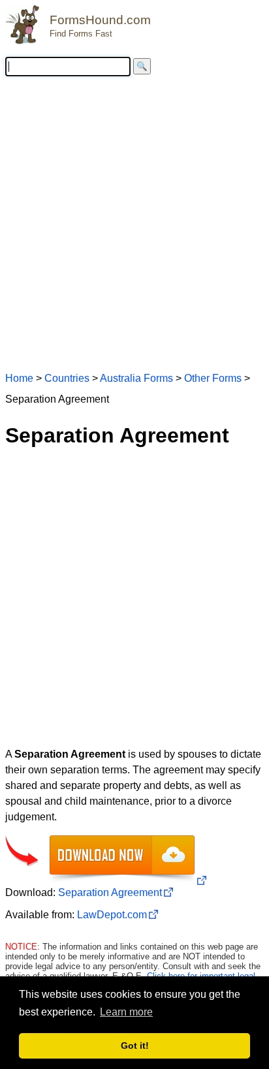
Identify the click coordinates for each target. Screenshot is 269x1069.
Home (19, 378)
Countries (66, 378)
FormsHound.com (100, 20)
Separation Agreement (110, 892)
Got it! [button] (135, 1045)
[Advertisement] (134, 223)
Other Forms (213, 378)
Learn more (126, 1011)
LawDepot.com (112, 914)
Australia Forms (136, 378)
